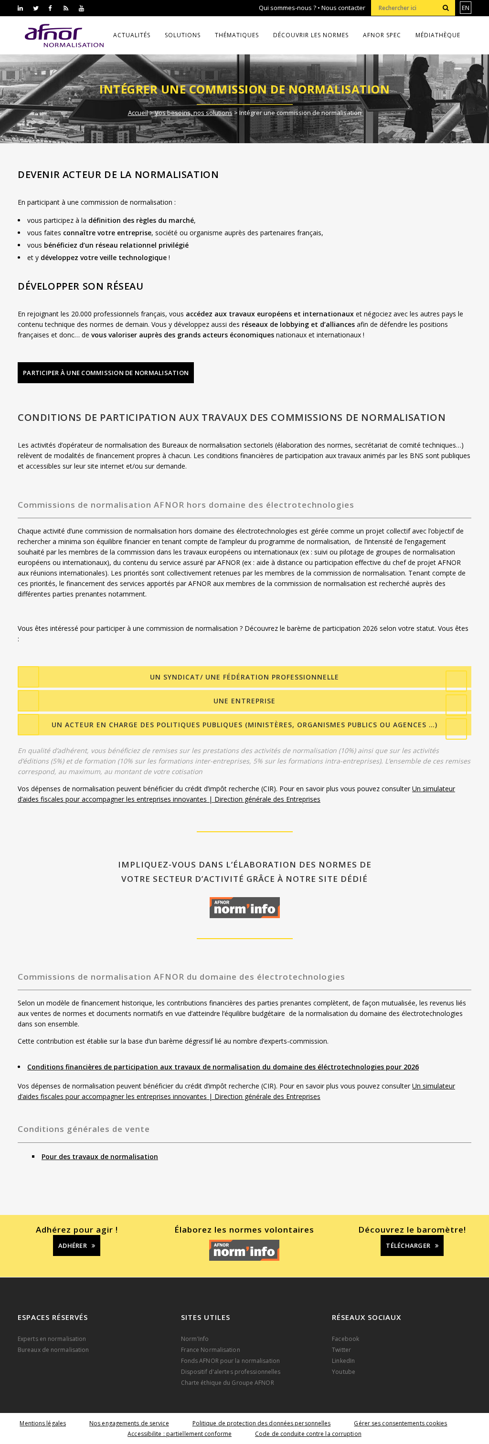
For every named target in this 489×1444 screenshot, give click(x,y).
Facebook (345, 1339)
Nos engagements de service (129, 1423)
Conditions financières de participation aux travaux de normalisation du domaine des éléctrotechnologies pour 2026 (223, 1066)
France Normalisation (210, 1350)
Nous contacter (343, 7)
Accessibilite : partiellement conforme (180, 1434)
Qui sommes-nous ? (287, 7)
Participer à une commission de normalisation (106, 372)
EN (465, 7)
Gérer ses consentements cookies (400, 1423)
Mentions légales (43, 1423)
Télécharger (408, 1245)
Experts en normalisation (52, 1339)
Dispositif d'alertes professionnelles (231, 1372)
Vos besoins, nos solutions (194, 112)
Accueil (138, 112)
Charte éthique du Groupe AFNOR (227, 1383)
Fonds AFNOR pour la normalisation (230, 1361)
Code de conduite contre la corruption (308, 1434)
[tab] (244, 677)
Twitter (341, 1350)
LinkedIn (343, 1361)
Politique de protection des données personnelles (261, 1423)
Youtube (343, 1372)
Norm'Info (195, 1339)
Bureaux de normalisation (53, 1350)
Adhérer (72, 1245)
